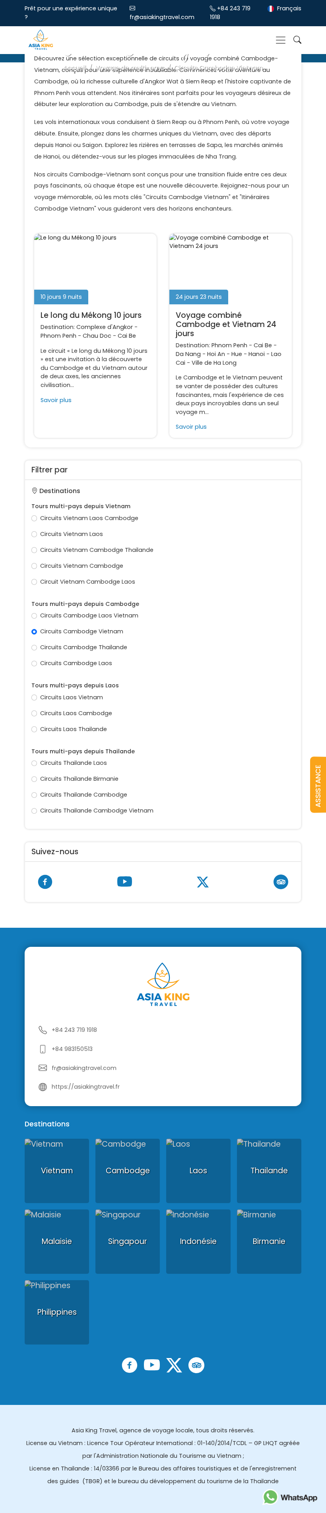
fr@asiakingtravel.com (162, 17)
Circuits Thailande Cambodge (83, 795)
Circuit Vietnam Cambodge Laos (87, 582)
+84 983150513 (72, 1049)
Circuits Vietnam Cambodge (81, 566)
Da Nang (188, 354)
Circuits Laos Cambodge (76, 713)
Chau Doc (97, 336)
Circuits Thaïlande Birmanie (79, 779)
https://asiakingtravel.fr (86, 1087)
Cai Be (127, 336)
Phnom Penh (58, 336)
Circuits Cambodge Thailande (83, 647)
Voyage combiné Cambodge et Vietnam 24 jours (226, 324)
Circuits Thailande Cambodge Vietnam (96, 811)
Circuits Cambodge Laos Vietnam (89, 615)
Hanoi (256, 354)
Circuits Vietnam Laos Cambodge (89, 518)
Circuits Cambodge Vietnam (81, 631)
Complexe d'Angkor (104, 327)
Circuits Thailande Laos (73, 763)
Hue (236, 354)
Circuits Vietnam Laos (71, 534)
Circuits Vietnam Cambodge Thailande (96, 550)
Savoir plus (56, 400)
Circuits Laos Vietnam (71, 697)
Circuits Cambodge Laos (76, 663)
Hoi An (216, 354)
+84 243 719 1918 (74, 1030)
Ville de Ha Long (214, 363)
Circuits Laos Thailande (73, 729)
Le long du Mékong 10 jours (91, 315)
